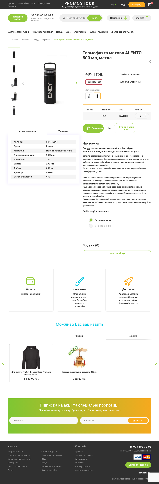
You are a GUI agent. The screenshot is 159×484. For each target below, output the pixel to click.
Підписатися (138, 420)
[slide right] (156, 363)
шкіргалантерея (15, 451)
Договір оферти (82, 466)
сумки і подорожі (49, 451)
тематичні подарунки (52, 455)
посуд (44, 463)
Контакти (12, 6)
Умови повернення (84, 470)
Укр (112, 4)
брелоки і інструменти (19, 455)
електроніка (14, 463)
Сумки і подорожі (99, 32)
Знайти (94, 18)
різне (10, 470)
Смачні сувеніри (49, 470)
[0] (149, 5)
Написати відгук (117, 253)
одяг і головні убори (17, 466)
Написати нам (145, 473)
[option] (14, 54)
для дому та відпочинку (19, 459)
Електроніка (80, 32)
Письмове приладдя (42, 32)
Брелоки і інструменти (122, 32)
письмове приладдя (51, 466)
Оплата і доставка (26, 3)
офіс (43, 459)
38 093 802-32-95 (42, 15)
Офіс (68, 32)
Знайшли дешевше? (130, 74)
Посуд (59, 32)
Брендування (44, 3)
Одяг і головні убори (18, 32)
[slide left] (3, 363)
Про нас (11, 3)
